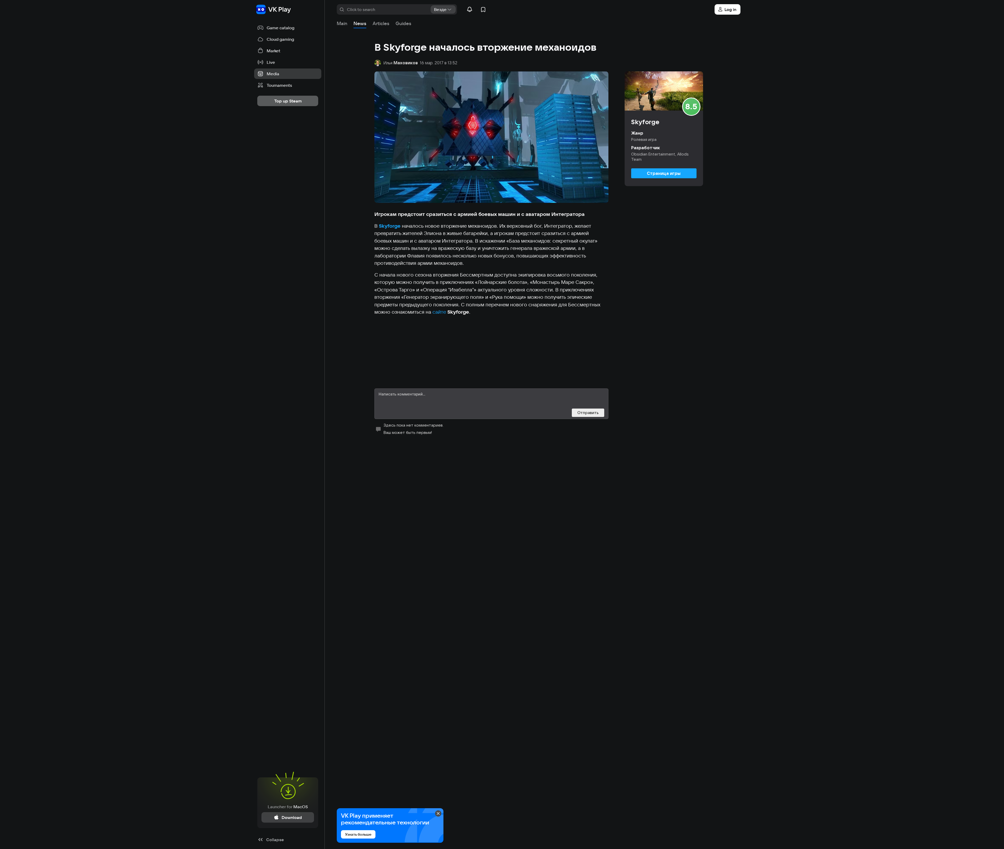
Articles (381, 23)
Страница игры (664, 173)
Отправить (588, 412)
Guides (403, 23)
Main (342, 23)
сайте (439, 312)
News (359, 23)
